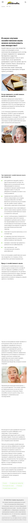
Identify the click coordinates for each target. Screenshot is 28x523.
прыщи (20, 485)
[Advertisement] (14, 22)
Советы (3, 6)
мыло (5, 483)
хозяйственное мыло (10, 488)
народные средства (17, 483)
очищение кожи (9, 485)
